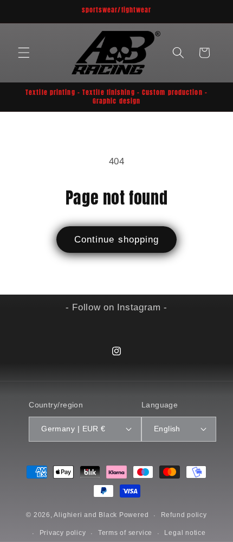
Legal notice (184, 533)
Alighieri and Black (85, 515)
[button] (24, 53)
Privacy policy (63, 533)
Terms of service (125, 533)
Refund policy (184, 515)
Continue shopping (116, 239)
